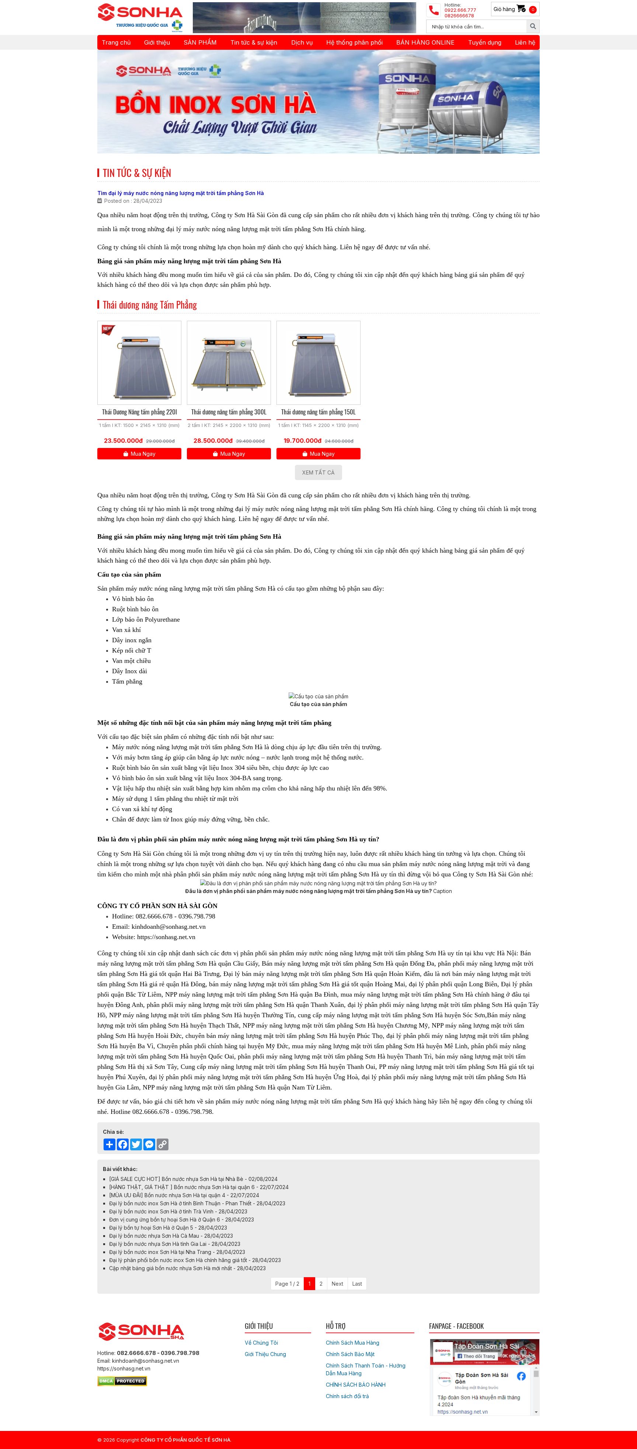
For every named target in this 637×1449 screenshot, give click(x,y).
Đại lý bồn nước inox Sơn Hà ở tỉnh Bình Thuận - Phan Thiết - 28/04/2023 (197, 1203)
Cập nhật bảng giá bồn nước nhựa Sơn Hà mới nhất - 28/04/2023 (187, 1268)
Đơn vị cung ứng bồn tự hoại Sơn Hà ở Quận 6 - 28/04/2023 (181, 1219)
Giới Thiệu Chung (265, 1354)
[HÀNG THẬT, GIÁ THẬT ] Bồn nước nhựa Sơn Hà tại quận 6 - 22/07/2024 (199, 1187)
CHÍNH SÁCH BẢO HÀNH (356, 1385)
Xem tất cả (318, 472)
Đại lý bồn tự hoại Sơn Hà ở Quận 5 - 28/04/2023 (168, 1227)
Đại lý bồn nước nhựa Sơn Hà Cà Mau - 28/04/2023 (171, 1236)
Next (337, 1284)
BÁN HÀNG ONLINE (425, 42)
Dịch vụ (302, 42)
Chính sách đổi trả (347, 1396)
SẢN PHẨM (200, 42)
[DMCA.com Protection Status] (122, 1380)
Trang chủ (116, 42)
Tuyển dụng (484, 42)
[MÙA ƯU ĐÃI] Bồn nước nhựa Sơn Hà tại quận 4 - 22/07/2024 (184, 1195)
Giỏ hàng (514, 9)
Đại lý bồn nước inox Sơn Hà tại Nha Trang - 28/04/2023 (177, 1252)
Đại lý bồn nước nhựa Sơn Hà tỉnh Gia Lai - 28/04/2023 (174, 1244)
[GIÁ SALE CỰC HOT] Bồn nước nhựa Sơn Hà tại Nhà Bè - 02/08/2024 (193, 1179)
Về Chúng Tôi (261, 1342)
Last (357, 1284)
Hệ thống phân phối (354, 42)
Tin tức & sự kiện (253, 42)
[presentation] (113, 102)
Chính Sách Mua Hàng (352, 1342)
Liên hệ (525, 42)
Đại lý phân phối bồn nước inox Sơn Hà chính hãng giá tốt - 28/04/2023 (195, 1260)
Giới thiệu (157, 42)
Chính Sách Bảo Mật (350, 1354)
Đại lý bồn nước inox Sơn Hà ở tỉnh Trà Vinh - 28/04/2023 (178, 1211)
